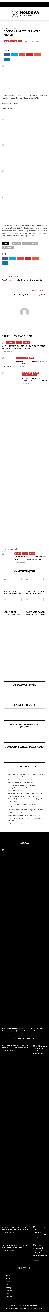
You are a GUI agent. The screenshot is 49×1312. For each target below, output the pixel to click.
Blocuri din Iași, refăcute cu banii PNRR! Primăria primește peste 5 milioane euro (15, 1048)
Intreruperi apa (22, 357)
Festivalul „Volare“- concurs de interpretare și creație (34, 380)
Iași (7, 1285)
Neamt (6, 41)
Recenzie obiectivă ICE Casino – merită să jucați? (25, 793)
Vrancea (26, 342)
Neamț (8, 1288)
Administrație (26, 373)
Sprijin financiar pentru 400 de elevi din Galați (24, 815)
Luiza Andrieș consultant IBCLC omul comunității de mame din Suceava (13, 615)
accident (16, 243)
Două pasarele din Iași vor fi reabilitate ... (23, 280)
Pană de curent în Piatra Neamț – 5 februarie (31, 362)
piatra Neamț (8, 247)
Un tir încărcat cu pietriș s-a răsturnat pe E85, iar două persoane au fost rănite (24, 347)
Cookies (26, 1306)
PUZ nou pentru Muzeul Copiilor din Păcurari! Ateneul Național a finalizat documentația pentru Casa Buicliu (25, 798)
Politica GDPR (16, 1306)
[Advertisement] (24, 650)
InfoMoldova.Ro (10, 225)
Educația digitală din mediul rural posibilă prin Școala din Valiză (35, 615)
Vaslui (8, 1294)
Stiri (20, 41)
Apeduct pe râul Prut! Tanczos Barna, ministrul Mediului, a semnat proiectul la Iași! (16, 1229)
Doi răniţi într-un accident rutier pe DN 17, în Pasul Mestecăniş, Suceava (30, 559)
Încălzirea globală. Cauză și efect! (30, 294)
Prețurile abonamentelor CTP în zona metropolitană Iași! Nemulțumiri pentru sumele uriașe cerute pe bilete (25, 787)
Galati (8, 1281)
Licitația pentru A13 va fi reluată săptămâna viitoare (26, 824)
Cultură (36, 373)
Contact (33, 1306)
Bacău (8, 1275)
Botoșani (9, 1278)
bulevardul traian (30, 243)
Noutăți (13, 41)
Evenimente (10, 342)
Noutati (19, 342)
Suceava (32, 553)
